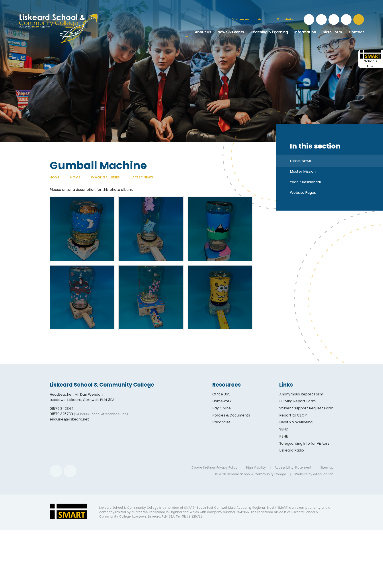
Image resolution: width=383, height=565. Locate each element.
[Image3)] (82, 297)
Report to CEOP (293, 415)
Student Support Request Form (306, 408)
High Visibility (256, 467)
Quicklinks (285, 19)
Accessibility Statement (293, 467)
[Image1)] (220, 297)
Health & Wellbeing (296, 422)
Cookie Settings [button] (204, 467)
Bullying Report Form (297, 401)
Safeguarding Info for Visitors (304, 443)
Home (55, 177)
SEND (283, 429)
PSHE (283, 436)
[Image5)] (151, 228)
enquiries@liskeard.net (69, 419)
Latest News (142, 177)
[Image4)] (220, 228)
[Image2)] (151, 297)
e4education (323, 474)
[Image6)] (82, 228)
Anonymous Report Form (301, 394)
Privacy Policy (227, 467)
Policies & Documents (231, 415)
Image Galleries (105, 177)
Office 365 (221, 394)
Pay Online (221, 408)
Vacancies (221, 422)
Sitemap (326, 467)
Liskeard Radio (291, 450)
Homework (221, 401)
